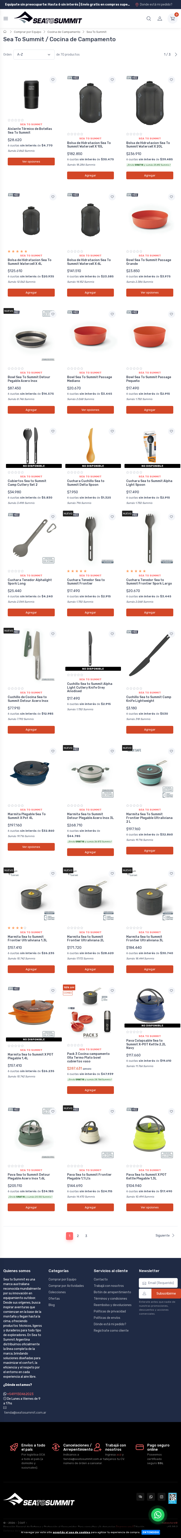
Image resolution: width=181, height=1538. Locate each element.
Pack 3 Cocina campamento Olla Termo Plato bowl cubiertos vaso (88, 1057)
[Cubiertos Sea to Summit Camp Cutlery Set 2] (31, 446)
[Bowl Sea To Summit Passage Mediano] (91, 336)
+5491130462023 (20, 1394)
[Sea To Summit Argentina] (48, 18)
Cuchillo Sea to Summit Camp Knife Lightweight (148, 699)
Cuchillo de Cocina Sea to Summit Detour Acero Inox (28, 699)
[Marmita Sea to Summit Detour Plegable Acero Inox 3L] (91, 773)
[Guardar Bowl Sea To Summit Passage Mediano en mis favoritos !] (112, 314)
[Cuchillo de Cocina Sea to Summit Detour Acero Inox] (31, 656)
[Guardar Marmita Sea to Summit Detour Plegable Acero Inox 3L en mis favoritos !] (112, 751)
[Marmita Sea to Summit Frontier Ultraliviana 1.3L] (31, 895)
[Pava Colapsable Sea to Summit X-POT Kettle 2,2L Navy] (150, 1005)
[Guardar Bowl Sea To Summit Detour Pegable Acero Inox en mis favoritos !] (53, 314)
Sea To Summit (96, 32)
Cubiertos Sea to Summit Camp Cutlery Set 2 (27, 483)
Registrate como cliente (111, 1330)
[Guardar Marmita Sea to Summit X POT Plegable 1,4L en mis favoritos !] (53, 990)
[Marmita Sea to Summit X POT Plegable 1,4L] (31, 1012)
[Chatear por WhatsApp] (157, 1514)
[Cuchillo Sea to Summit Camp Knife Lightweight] (150, 656)
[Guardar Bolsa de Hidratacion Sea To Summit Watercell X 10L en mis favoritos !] (112, 79)
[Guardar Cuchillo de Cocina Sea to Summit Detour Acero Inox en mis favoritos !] (53, 633)
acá (118, 1454)
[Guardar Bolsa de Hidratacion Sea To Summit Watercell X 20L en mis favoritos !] (171, 79)
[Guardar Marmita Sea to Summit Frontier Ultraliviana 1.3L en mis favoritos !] (53, 873)
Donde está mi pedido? (156, 4)
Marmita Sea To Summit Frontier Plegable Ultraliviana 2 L (149, 818)
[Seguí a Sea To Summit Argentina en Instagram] (162, 1497)
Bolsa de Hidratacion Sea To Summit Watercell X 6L (89, 262)
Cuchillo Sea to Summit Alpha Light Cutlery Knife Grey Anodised (89, 687)
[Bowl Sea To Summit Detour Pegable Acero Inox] (31, 336)
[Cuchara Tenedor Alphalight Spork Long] (31, 538)
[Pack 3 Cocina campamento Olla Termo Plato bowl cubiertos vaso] (91, 1012)
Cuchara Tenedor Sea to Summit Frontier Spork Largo (149, 582)
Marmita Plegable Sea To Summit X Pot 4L (27, 816)
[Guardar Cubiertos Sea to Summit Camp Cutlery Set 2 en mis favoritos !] (53, 431)
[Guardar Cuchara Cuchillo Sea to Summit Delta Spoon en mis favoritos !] (112, 431)
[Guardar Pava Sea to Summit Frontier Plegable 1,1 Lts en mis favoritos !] (112, 1111)
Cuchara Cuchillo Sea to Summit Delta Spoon (85, 483)
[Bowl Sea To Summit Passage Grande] (150, 219)
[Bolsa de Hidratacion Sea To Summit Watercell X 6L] (91, 219)
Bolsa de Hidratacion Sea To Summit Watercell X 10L (89, 145)
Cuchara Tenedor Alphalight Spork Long (30, 582)
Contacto (101, 1279)
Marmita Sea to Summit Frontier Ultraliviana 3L (144, 938)
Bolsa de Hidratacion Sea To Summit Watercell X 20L (148, 145)
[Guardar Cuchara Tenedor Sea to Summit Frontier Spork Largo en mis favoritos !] (171, 516)
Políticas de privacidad (110, 1311)
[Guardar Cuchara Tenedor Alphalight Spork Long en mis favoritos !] (53, 516)
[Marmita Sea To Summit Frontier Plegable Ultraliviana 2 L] (150, 773)
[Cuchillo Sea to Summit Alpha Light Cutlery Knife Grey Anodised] (91, 648)
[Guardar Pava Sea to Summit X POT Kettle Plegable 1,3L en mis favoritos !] (171, 1111)
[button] (149, 18)
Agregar (90, 175)
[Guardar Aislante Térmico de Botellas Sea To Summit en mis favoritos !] (53, 79)
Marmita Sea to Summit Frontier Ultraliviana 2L (85, 938)
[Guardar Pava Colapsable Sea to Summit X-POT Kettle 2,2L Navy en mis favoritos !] (171, 990)
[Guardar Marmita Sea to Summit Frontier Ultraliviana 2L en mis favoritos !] (112, 873)
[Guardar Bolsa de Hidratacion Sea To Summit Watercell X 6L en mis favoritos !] (112, 196)
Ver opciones (31, 161)
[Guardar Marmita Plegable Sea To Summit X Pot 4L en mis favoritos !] (53, 751)
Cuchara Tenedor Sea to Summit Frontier (86, 582)
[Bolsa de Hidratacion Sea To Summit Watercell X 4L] (31, 219)
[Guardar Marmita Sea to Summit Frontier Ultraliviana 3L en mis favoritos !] (171, 873)
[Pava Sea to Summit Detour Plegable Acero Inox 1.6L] (31, 1133)
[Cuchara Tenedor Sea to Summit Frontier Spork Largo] (150, 538)
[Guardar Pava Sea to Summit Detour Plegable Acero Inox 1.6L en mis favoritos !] (53, 1111)
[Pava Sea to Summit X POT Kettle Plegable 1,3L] (150, 1133)
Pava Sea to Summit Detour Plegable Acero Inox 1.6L (29, 1176)
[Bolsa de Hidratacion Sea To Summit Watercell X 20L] (150, 101)
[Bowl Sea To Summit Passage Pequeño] (150, 336)
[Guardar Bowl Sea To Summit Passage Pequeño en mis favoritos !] (171, 314)
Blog (52, 1305)
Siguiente (163, 1235)
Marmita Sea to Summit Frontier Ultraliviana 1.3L (27, 938)
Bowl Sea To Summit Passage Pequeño (148, 379)
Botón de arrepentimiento (112, 1292)
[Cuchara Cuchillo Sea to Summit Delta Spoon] (91, 446)
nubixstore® (170, 1522)
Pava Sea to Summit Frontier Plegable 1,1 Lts (89, 1176)
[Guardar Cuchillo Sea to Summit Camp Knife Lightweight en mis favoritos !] (171, 633)
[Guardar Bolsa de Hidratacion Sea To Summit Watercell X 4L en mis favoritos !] (53, 196)
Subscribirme (166, 1293)
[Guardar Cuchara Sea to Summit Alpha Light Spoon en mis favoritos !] (171, 431)
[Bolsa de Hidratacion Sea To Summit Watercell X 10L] (91, 101)
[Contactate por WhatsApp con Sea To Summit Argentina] (151, 1497)
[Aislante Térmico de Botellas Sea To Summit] (31, 94)
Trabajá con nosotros (109, 1286)
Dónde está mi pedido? (110, 1324)
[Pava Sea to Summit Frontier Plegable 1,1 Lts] (91, 1133)
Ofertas (54, 1299)
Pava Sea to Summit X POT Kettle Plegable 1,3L (146, 1176)
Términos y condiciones (110, 1299)
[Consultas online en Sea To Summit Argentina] (140, 1497)
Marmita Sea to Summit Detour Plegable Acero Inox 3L (90, 816)
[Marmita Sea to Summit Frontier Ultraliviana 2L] (91, 895)
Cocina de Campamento (63, 32)
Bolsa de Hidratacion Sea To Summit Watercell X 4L (29, 262)
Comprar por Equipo (27, 32)
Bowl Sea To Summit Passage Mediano (89, 379)
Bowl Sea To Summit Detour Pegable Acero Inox (29, 379)
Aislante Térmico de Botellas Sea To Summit (30, 131)
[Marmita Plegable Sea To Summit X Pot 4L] (31, 773)
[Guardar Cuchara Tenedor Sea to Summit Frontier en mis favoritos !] (112, 516)
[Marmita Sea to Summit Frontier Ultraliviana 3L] (150, 895)
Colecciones (57, 1292)
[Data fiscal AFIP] (172, 1498)
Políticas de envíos (107, 1318)
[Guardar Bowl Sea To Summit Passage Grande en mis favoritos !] (171, 196)
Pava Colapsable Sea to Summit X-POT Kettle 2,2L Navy (146, 1044)
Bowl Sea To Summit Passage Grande (148, 262)
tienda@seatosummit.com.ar (22, 1413)
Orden (7, 54)
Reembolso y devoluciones (113, 1305)
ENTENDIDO (151, 1532)
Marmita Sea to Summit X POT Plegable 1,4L (30, 1056)
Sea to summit (31, 124)
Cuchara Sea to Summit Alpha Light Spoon (149, 483)
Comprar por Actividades (66, 1286)
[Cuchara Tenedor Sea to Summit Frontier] (91, 538)
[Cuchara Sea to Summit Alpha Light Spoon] (150, 446)
